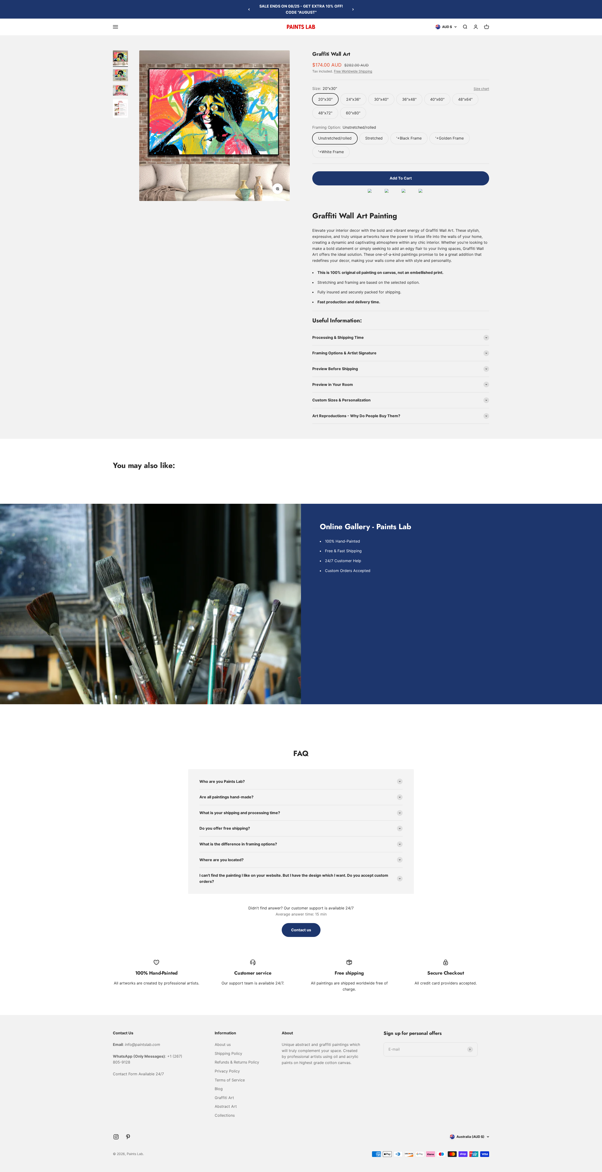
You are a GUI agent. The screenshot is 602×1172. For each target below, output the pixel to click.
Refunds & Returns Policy (237, 1062)
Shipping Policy (228, 1053)
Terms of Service (230, 1080)
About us (223, 1044)
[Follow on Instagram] (116, 1137)
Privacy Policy (227, 1071)
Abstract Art (226, 1106)
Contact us (301, 930)
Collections (225, 1115)
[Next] (353, 9)
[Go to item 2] (120, 76)
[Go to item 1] (120, 58)
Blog (219, 1088)
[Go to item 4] (120, 109)
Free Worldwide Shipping (353, 71)
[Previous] (249, 9)
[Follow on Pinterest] (128, 1137)
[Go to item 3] (120, 91)
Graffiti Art (224, 1097)
